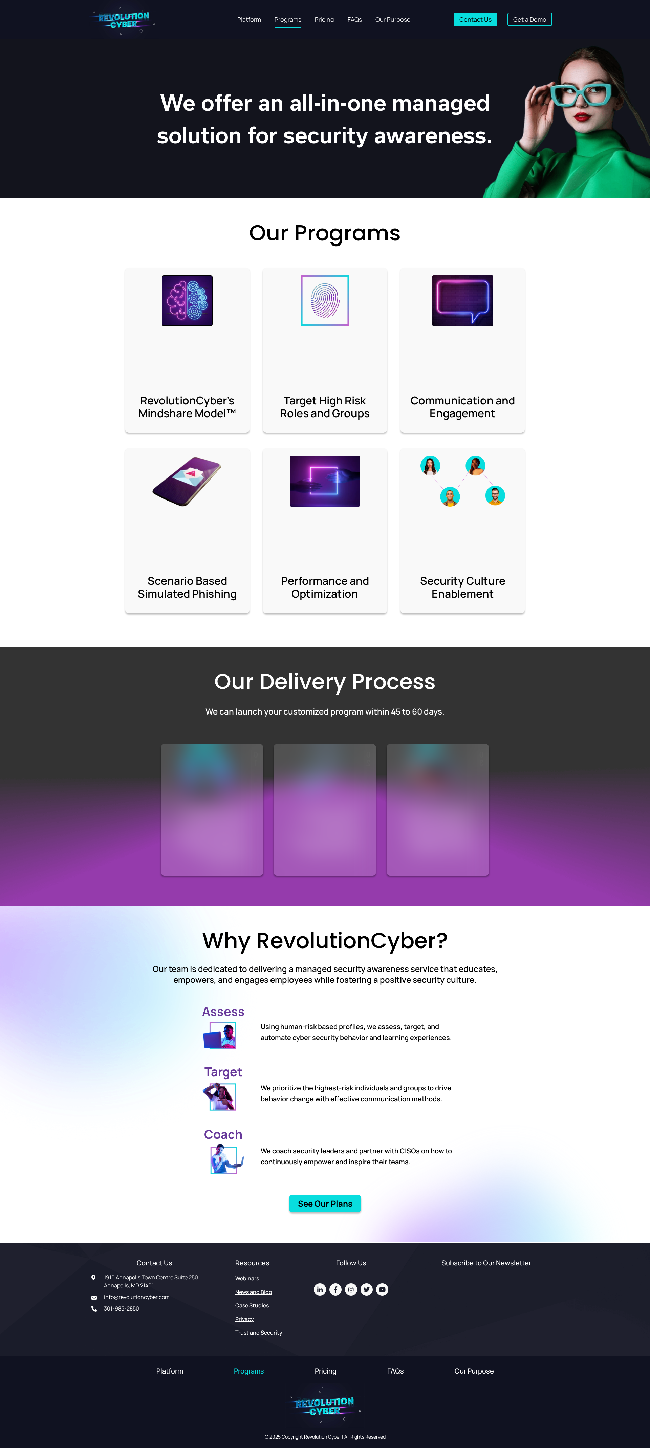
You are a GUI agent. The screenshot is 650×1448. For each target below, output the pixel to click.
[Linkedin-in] (320, 1289)
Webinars (247, 1278)
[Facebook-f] (335, 1289)
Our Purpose (392, 19)
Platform (249, 19)
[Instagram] (351, 1289)
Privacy (244, 1319)
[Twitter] (367, 1289)
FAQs (355, 19)
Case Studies (252, 1305)
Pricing (324, 19)
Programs (288, 19)
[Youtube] (382, 1289)
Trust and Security (258, 1332)
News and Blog (253, 1292)
